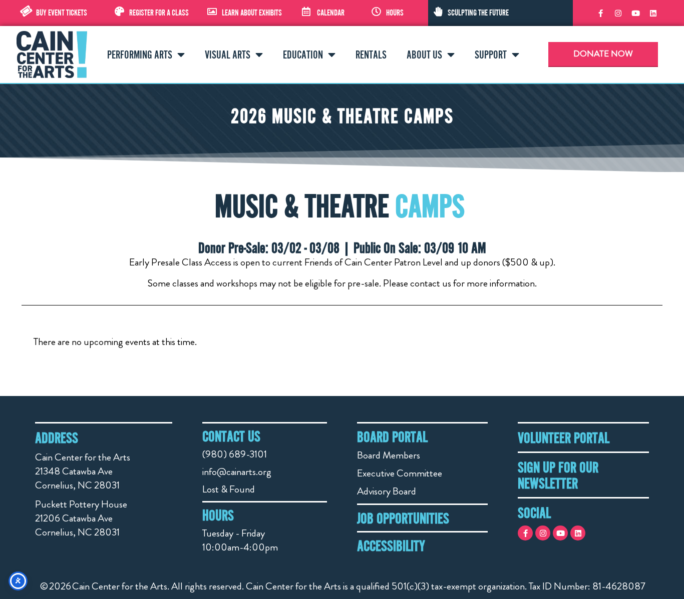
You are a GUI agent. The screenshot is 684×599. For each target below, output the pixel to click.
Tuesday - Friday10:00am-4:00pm (240, 540)
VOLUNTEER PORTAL (563, 437)
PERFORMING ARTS (139, 54)
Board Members (388, 455)
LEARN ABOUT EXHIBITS (252, 13)
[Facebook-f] (600, 13)
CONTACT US (231, 436)
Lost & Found (228, 489)
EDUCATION (303, 54)
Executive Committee (399, 473)
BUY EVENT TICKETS (61, 13)
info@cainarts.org (236, 471)
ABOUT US (424, 54)
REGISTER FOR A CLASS (159, 13)
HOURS (395, 13)
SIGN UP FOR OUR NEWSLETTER (558, 475)
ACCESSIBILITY (391, 545)
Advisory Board (386, 491)
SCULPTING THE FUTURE (478, 13)
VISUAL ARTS (227, 54)
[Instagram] (617, 13)
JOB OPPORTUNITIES (403, 518)
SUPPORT (491, 54)
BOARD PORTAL (392, 436)
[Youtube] (635, 13)
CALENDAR (331, 13)
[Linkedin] (652, 13)
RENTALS (371, 54)
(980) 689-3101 (234, 454)
